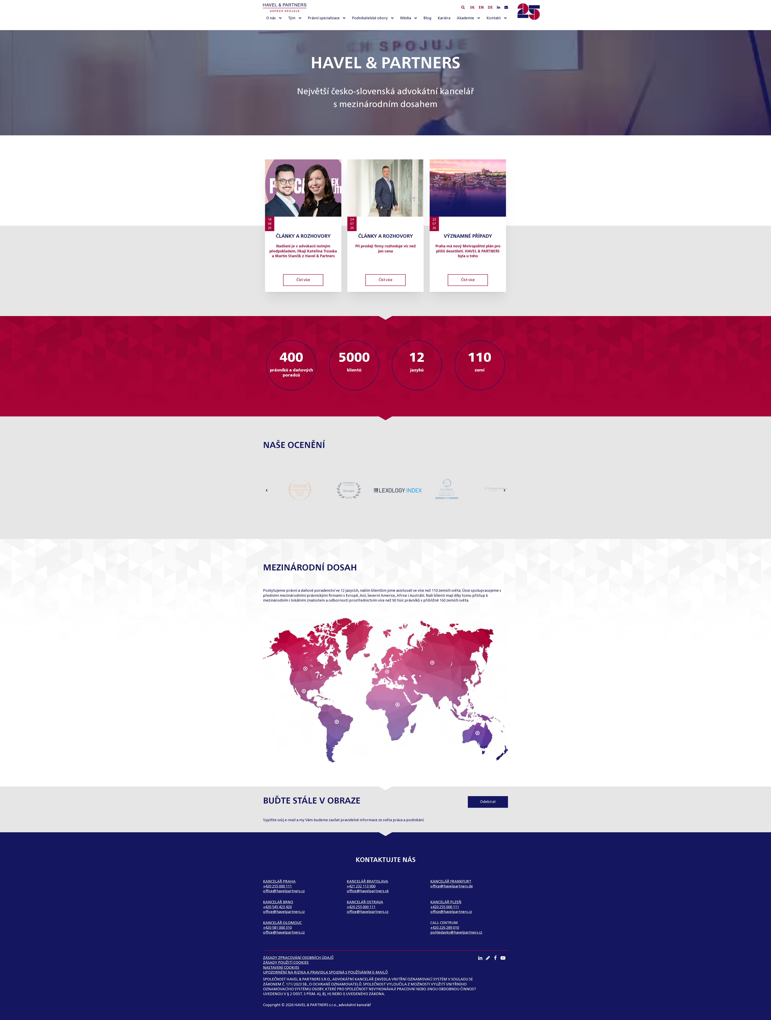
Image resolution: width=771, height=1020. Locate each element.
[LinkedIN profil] (498, 7)
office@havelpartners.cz (284, 891)
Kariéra (444, 18)
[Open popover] (305, 668)
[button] (266, 490)
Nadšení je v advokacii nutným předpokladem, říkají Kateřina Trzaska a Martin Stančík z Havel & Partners (303, 251)
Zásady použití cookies (286, 963)
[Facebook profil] (497, 958)
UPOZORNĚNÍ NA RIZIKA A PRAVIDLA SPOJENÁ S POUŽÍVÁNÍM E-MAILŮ (325, 972)
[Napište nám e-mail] (506, 7)
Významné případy (468, 236)
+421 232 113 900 (361, 886)
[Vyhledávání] (463, 7)
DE (490, 7)
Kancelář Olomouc (282, 923)
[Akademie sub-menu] (479, 18)
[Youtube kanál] (504, 958)
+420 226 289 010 (444, 928)
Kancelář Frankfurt (450, 881)
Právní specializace (324, 18)
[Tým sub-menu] (301, 18)
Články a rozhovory (303, 236)
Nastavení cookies (281, 968)
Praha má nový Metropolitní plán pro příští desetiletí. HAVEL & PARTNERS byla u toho (467, 251)
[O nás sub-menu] (281, 18)
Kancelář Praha (279, 881)
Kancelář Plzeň (445, 902)
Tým (291, 18)
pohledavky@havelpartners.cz (456, 932)
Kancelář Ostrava (365, 902)
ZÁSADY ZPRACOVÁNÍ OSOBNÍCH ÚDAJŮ (298, 958)
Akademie (465, 18)
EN (481, 7)
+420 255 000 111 (277, 886)
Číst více (303, 280)
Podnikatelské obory (370, 18)
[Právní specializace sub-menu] (345, 18)
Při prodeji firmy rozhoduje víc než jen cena (385, 249)
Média (405, 18)
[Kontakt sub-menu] (506, 18)
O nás (271, 18)
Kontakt (493, 18)
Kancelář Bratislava (367, 881)
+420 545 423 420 (277, 907)
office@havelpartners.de (451, 886)
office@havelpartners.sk (368, 891)
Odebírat (488, 802)
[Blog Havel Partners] (489, 958)
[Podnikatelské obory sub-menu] (393, 18)
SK (472, 7)
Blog (427, 18)
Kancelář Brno (278, 902)
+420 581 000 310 (277, 928)
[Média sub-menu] (416, 18)
